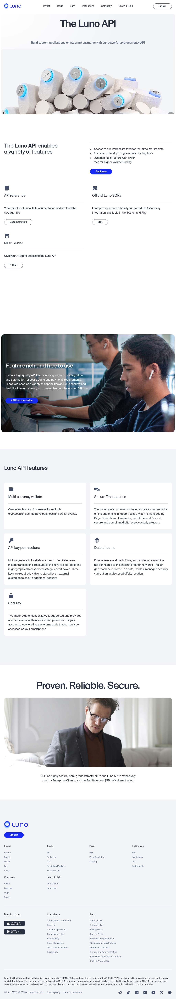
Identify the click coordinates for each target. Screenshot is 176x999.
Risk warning (53, 939)
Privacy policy (97, 925)
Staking (93, 862)
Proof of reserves (55, 943)
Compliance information (59, 921)
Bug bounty (52, 952)
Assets (7, 853)
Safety (7, 897)
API (48, 853)
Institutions (137, 857)
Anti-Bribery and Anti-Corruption (106, 957)
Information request (99, 948)
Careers (8, 888)
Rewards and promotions (102, 939)
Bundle (7, 857)
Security (51, 925)
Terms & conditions (73, 993)
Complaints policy (56, 934)
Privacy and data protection (103, 952)
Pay (6, 866)
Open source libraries (57, 948)
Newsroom (52, 888)
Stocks (7, 871)
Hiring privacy (96, 930)
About (7, 884)
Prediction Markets (56, 866)
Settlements (138, 866)
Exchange (51, 857)
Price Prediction (97, 857)
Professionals (53, 871)
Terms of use (96, 921)
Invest (7, 862)
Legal (7, 893)
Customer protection (57, 930)
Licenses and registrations (103, 943)
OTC (49, 862)
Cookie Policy (96, 934)
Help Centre (52, 884)
